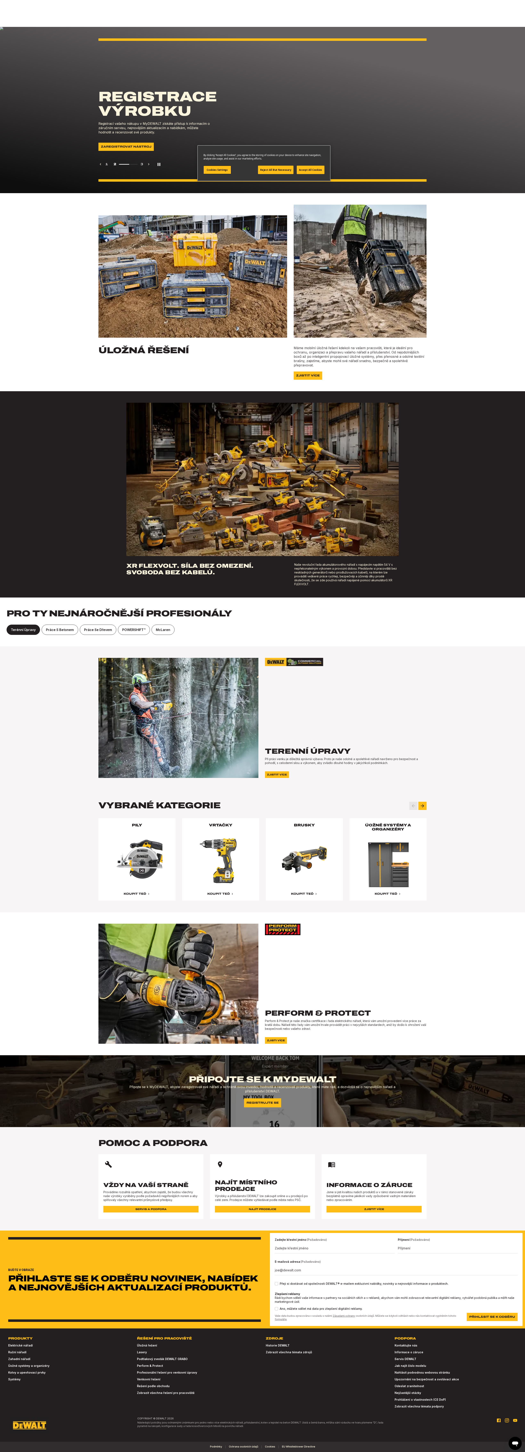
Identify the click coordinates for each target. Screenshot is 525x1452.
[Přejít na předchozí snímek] (413, 806)
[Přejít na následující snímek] (422, 806)
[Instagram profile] (507, 1420)
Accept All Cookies (310, 169)
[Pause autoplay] (159, 164)
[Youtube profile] (515, 1420)
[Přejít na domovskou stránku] (29, 1425)
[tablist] (262, 630)
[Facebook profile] (498, 1420)
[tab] (23, 630)
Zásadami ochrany (344, 1315)
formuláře (281, 1319)
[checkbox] (276, 1283)
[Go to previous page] (100, 164)
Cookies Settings (217, 169)
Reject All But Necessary (275, 169)
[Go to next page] (149, 164)
